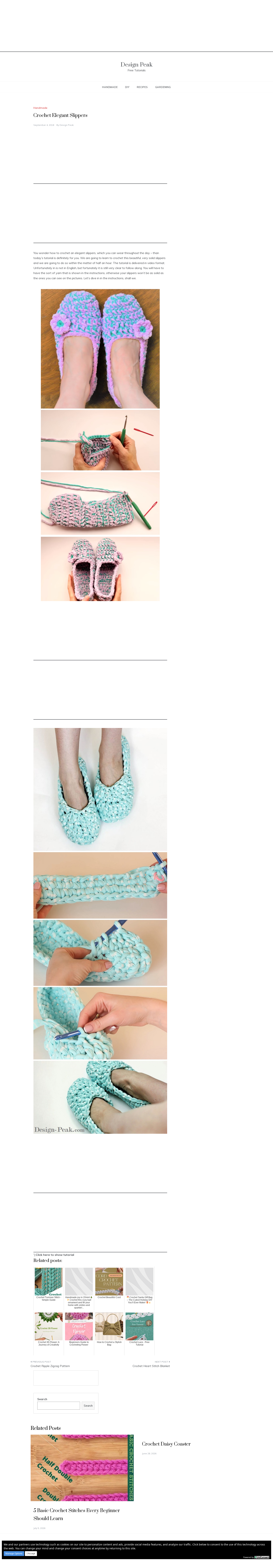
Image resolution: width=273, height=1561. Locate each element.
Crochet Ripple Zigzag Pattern (50, 1366)
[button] (14, 1553)
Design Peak (136, 64)
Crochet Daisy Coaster (166, 1444)
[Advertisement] (136, 26)
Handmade (110, 87)
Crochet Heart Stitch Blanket (151, 1366)
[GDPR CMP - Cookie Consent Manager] (261, 1557)
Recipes (142, 87)
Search (42, 1399)
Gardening (163, 87)
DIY (127, 87)
